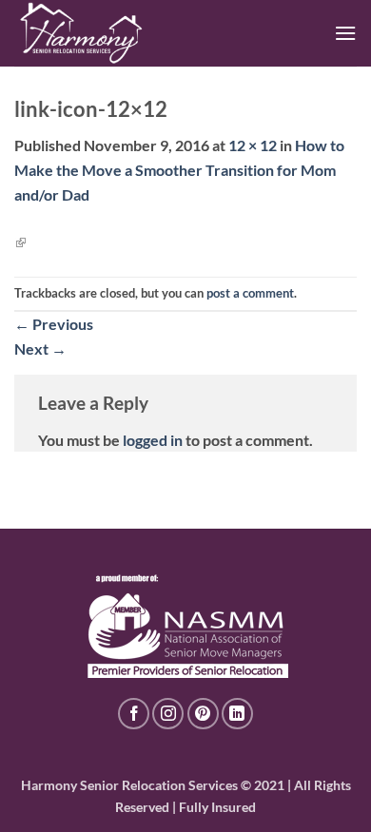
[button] (345, 33)
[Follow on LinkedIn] (237, 713)
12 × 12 (252, 145)
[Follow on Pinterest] (203, 713)
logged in (153, 440)
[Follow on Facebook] (133, 713)
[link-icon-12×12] (20, 241)
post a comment (250, 292)
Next (40, 348)
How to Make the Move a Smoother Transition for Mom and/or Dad (179, 169)
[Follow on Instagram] (168, 713)
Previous (53, 324)
